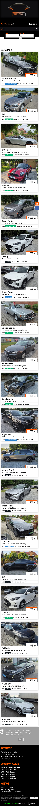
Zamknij (34, 798)
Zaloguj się (33, 24)
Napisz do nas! (15, 803)
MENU (2, 29)
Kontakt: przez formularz (11, 792)
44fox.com (32, 803)
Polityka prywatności (9, 752)
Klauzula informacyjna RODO (12, 756)
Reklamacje (5, 759)
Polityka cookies (7, 754)
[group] (19, 10)
